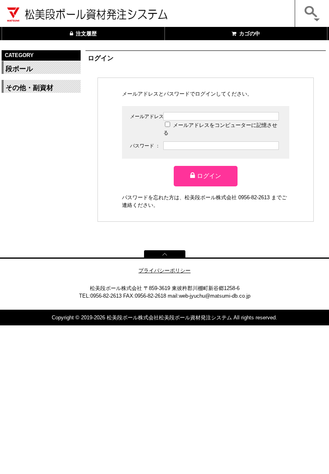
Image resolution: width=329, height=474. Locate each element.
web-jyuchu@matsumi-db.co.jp (214, 296)
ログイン (209, 175)
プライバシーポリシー (164, 271)
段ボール (19, 69)
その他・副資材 (29, 88)
